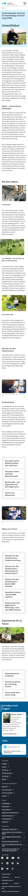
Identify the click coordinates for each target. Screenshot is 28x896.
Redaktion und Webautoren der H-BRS (11, 887)
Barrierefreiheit (6, 874)
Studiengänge (5, 803)
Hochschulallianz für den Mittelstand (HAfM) (12, 833)
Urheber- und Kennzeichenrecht (10, 891)
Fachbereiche (5, 806)
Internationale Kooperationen (10, 841)
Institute (4, 796)
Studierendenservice (7, 815)
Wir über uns (5, 770)
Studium (4, 767)
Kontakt (16, 883)
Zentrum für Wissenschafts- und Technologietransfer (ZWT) (10, 849)
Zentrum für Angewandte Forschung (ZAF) (12, 845)
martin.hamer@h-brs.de (9, 733)
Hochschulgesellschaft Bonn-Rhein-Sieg (11, 837)
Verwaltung (5, 776)
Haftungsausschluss (7, 880)
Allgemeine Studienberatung (10, 812)
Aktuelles (4, 763)
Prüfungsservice (6, 809)
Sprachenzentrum (7, 789)
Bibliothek (4, 786)
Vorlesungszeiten (6, 818)
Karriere (4, 779)
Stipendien (5, 822)
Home (3, 8)
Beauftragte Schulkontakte (9, 829)
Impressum (5, 883)
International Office (7, 793)
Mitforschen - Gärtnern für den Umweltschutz (12, 751)
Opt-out (17, 877)
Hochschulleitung (7, 773)
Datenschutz (5, 877)
